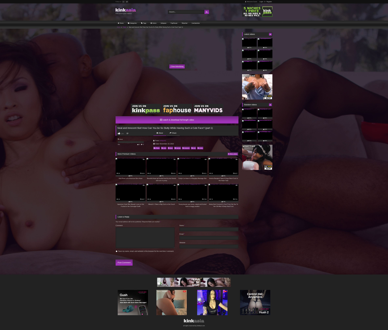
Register (269, 1)
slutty (201, 148)
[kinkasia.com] (126, 10)
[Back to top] (382, 324)
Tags (144, 23)
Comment (119, 225)
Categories (133, 23)
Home (122, 23)
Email (182, 234)
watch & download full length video (178, 120)
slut (194, 148)
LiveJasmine (196, 23)
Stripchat (184, 23)
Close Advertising (177, 66)
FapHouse (174, 23)
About (160, 133)
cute (164, 148)
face (171, 148)
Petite (124, 27)
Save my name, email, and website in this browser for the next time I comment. (146, 251)
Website (182, 242)
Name (182, 225)
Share (174, 133)
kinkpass (163, 23)
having (178, 148)
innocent (186, 148)
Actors (154, 23)
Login (261, 1)
